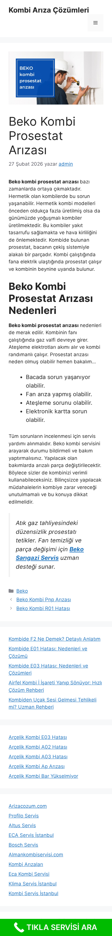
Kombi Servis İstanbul (33, 893)
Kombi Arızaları (26, 864)
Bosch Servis (23, 845)
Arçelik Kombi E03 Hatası (38, 737)
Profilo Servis (24, 816)
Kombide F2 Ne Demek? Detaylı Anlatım (55, 639)
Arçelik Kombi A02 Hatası (38, 747)
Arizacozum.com (28, 806)
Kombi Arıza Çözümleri (49, 10)
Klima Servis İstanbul (33, 884)
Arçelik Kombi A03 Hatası (38, 756)
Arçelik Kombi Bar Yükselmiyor (43, 776)
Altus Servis (22, 825)
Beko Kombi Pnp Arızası (43, 599)
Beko (22, 591)
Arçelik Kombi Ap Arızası (37, 766)
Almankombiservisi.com (36, 854)
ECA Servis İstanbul (31, 835)
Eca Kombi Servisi (29, 874)
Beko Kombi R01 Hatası (43, 608)
